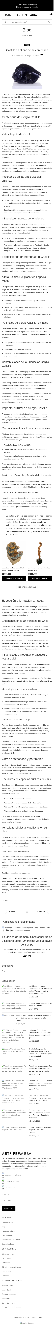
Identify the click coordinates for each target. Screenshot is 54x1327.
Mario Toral (6, 1290)
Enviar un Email (11, 1188)
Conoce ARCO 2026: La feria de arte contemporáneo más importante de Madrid (40, 1083)
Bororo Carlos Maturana (11, 1307)
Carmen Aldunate (9, 1294)
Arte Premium (17, 56)
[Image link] (16, 1153)
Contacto (5, 1276)
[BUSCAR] (49, 22)
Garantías (6, 1263)
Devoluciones (7, 1235)
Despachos (6, 1271)
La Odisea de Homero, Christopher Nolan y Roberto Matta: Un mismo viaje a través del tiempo (27, 940)
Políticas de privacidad (11, 1240)
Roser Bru (6, 1299)
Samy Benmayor (8, 1303)
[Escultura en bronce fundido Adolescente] (40, 553)
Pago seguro (7, 1258)
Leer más (27, 956)
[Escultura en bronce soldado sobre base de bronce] (14, 553)
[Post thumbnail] (14, 991)
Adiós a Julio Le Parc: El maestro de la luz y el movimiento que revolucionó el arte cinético (33, 1017)
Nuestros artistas (8, 1231)
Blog (3, 1227)
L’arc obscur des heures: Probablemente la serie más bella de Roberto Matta (40, 1097)
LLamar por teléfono (13, 1175)
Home (24, 35)
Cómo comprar (8, 1254)
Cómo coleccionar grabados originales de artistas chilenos (40, 1129)
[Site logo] (27, 15)
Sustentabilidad (8, 1244)
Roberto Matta (7, 1285)
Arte (30, 35)
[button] (14, 578)
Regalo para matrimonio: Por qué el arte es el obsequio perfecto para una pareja (40, 1068)
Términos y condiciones (11, 1267)
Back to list (27, 911)
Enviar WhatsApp (12, 1181)
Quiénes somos (8, 1222)
